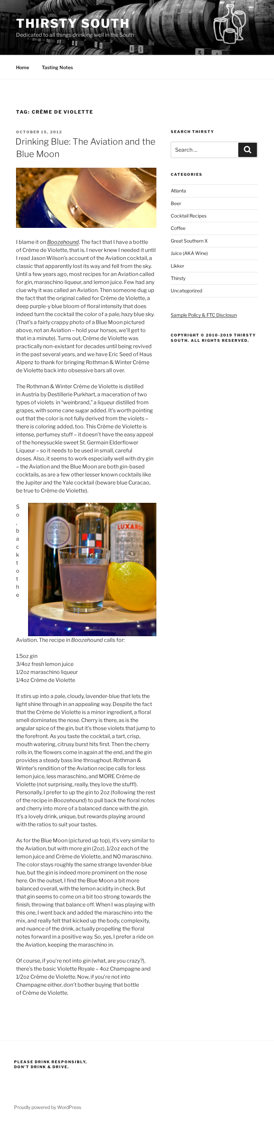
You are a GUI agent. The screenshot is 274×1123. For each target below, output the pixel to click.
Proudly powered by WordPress (47, 1107)
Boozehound (63, 242)
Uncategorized (186, 290)
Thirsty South (73, 23)
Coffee (178, 228)
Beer (176, 203)
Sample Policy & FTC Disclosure (205, 315)
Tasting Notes (57, 67)
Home (22, 67)
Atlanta (178, 190)
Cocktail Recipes (189, 216)
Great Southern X (189, 241)
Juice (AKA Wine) (189, 253)
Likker (177, 266)
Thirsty (178, 278)
